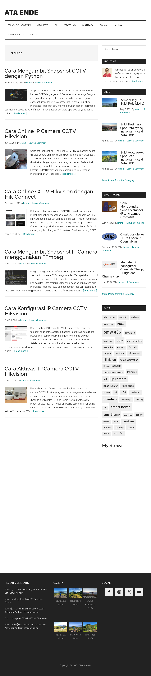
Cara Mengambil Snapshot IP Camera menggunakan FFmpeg (51, 254)
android (123, 317)
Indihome (132, 372)
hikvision (110, 360)
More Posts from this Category (118, 180)
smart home (120, 407)
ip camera (118, 379)
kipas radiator (111, 386)
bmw (120, 324)
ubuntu (131, 427)
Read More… (138, 81)
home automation (129, 360)
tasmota (106, 422)
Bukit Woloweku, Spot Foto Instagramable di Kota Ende (132, 158)
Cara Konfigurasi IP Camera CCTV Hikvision (46, 311)
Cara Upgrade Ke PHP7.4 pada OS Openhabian (132, 238)
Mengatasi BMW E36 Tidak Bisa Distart (29, 618)
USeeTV (106, 434)
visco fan (118, 433)
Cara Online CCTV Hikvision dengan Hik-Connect (49, 194)
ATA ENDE (21, 12)
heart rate (119, 353)
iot (105, 379)
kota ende (128, 386)
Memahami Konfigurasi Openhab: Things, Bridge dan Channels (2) (123, 269)
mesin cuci (135, 392)
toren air (108, 427)
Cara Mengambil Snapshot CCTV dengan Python (45, 73)
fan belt (133, 347)
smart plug (128, 415)
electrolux (108, 347)
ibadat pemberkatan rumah (113, 372)
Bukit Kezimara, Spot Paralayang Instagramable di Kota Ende (131, 130)
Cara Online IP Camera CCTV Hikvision (40, 133)
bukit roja (108, 341)
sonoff (139, 415)
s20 (105, 408)
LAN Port (107, 393)
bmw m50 (130, 333)
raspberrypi (126, 400)
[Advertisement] (51, 446)
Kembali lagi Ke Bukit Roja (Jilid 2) (132, 101)
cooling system (134, 341)
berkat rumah (108, 325)
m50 (123, 392)
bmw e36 (112, 332)
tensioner (128, 421)
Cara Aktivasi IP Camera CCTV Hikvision (42, 371)
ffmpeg (107, 353)
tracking (120, 427)
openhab (110, 399)
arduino (135, 317)
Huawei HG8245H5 (112, 366)
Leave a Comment (43, 82)
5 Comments (35, 380)
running (139, 400)
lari (115, 392)
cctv (120, 341)
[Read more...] (20, 113)
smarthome (112, 414)
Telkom (116, 422)
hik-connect (134, 353)
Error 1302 (121, 348)
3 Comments (133, 282)
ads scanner (109, 317)
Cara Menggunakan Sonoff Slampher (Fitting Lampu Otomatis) (131, 210)
